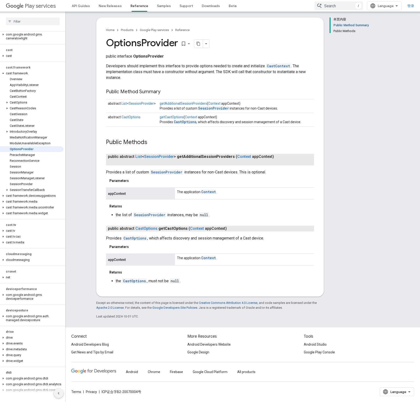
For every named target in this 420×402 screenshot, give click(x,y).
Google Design (198, 352)
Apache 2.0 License (110, 307)
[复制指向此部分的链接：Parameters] (134, 181)
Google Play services (154, 30)
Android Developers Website (209, 344)
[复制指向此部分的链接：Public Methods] (152, 142)
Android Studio (315, 344)
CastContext (278, 66)
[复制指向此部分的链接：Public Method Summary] (165, 92)
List (124, 103)
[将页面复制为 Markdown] (198, 44)
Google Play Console (319, 352)
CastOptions (131, 117)
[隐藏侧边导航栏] (58, 393)
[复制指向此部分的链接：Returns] (127, 206)
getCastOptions (172, 117)
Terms (76, 392)
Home (110, 30)
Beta (232, 6)
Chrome (154, 372)
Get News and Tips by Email (92, 352)
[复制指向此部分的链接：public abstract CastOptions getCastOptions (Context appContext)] (231, 228)
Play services (40, 6)
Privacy (91, 392)
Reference (139, 6)
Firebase (176, 372)
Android (132, 372)
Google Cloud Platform (210, 372)
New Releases (110, 6)
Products (127, 30)
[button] (31, 36)
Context (214, 103)
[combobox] (339, 5)
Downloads (211, 6)
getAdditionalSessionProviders (183, 103)
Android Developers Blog (90, 344)
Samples (164, 6)
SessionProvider (141, 103)
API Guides (81, 6)
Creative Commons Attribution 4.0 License (228, 303)
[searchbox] (33, 21)
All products (246, 372)
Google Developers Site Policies (174, 307)
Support (186, 6)
